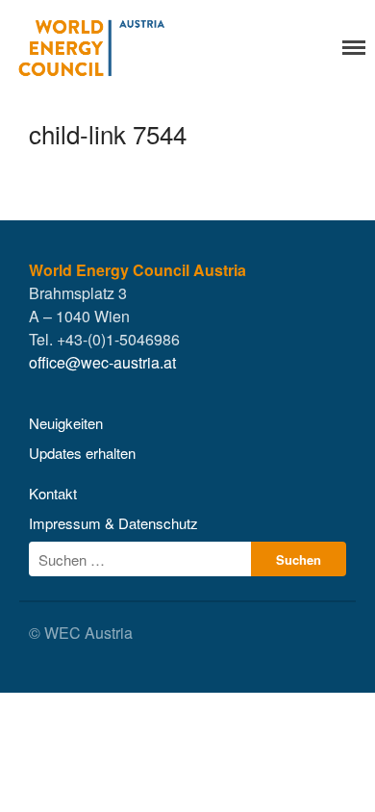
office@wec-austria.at (102, 362)
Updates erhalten (82, 453)
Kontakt (53, 493)
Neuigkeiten (66, 423)
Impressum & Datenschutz (113, 523)
